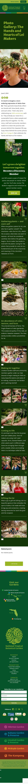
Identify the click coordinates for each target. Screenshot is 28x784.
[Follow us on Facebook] (13, 709)
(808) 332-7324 (14, 679)
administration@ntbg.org (14, 681)
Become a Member (14, 658)
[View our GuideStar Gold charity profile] (4, 714)
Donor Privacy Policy (21, 763)
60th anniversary (17, 113)
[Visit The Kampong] (14, 755)
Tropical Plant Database (14, 666)
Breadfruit (14, 673)
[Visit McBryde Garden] (14, 748)
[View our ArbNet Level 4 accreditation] (18, 714)
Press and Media (14, 682)
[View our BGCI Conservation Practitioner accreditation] (11, 719)
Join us (14, 193)
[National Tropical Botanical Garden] (11, 7)
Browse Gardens (15, 1)
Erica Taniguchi (8, 133)
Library (14, 670)
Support (14, 656)
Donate (23, 1)
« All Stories (14, 564)
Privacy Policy (13, 763)
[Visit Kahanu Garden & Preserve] (14, 734)
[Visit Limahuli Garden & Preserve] (14, 741)
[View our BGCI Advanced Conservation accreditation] (16, 719)
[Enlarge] (2, 280)
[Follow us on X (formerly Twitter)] (22, 709)
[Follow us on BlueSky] (19, 709)
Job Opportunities (14, 661)
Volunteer (14, 660)
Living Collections (14, 672)
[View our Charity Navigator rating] (11, 714)
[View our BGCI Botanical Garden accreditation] (24, 714)
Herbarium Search (14, 668)
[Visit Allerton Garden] (14, 726)
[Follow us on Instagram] (16, 709)
